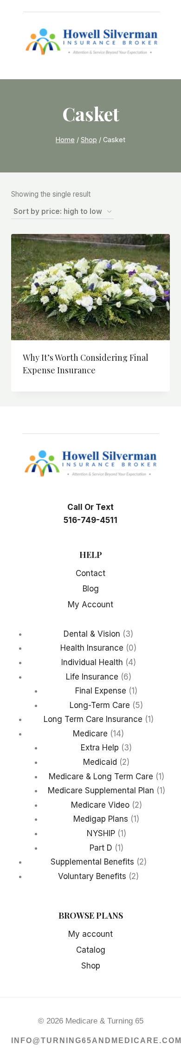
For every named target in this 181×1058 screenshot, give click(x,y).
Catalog (90, 950)
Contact (90, 573)
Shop (90, 965)
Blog (91, 588)
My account (90, 934)
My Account (90, 604)
